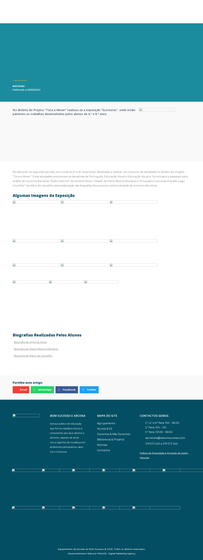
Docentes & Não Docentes (113, 434)
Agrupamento (106, 423)
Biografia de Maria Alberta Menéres (36, 349)
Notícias (19, 86)
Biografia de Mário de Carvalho (33, 355)
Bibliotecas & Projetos (110, 439)
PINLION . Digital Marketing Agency (116, 553)
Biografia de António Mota (30, 342)
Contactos (103, 450)
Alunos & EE (104, 428)
